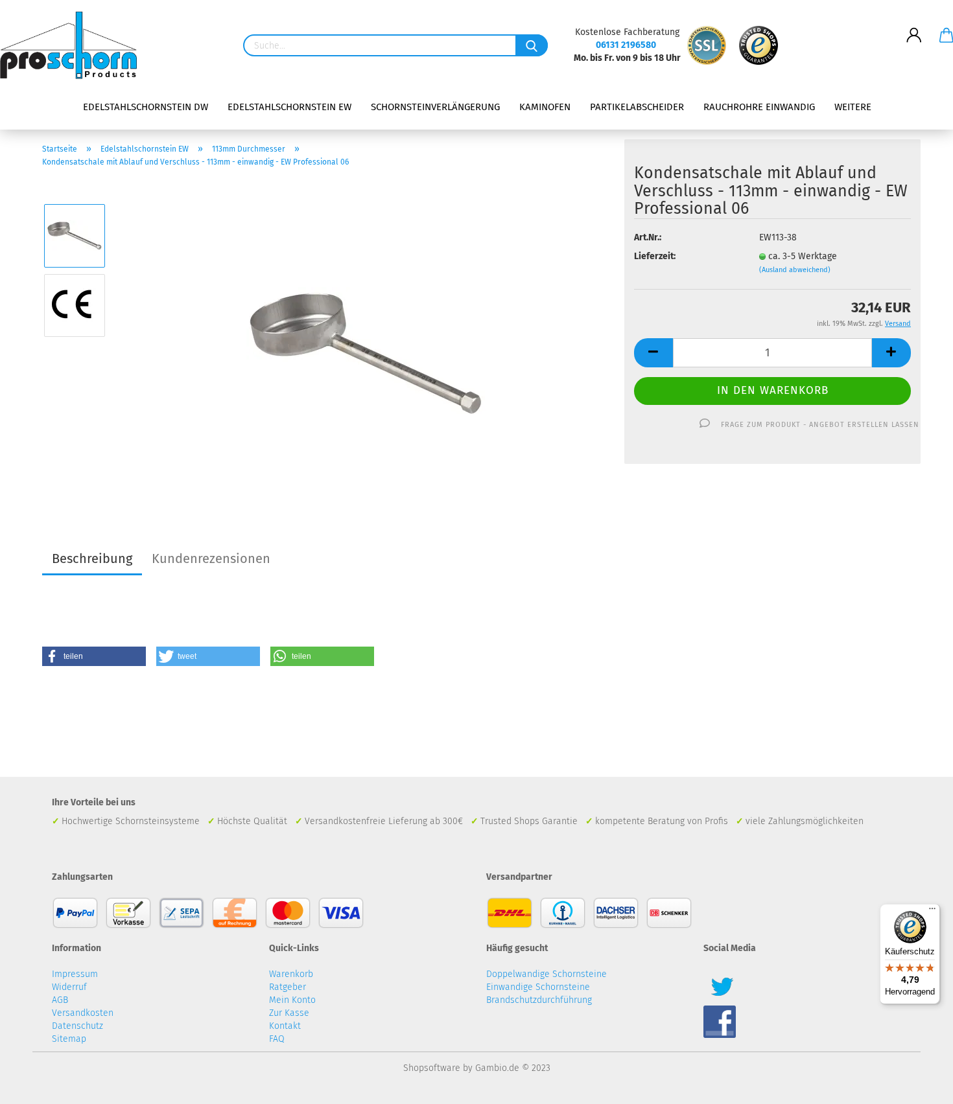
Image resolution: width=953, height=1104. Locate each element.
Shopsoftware (431, 1068)
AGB (60, 1000)
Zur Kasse (289, 1012)
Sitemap (69, 1038)
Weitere (852, 107)
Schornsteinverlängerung (435, 107)
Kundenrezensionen (211, 558)
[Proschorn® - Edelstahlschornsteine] (73, 45)
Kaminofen (545, 107)
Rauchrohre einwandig (759, 107)
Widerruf (69, 987)
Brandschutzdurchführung (539, 1000)
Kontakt (285, 1025)
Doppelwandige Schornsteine (546, 974)
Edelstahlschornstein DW (145, 107)
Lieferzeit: (655, 256)
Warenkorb (291, 974)
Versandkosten (82, 1012)
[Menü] (932, 911)
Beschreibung (92, 558)
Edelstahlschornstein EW (289, 107)
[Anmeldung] (914, 25)
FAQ (277, 1038)
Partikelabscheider (637, 107)
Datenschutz (77, 1025)
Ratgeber (287, 987)
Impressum (75, 974)
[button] (94, 656)
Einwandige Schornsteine (538, 987)
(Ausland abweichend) (794, 270)
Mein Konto (292, 1000)
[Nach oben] (917, 1084)
